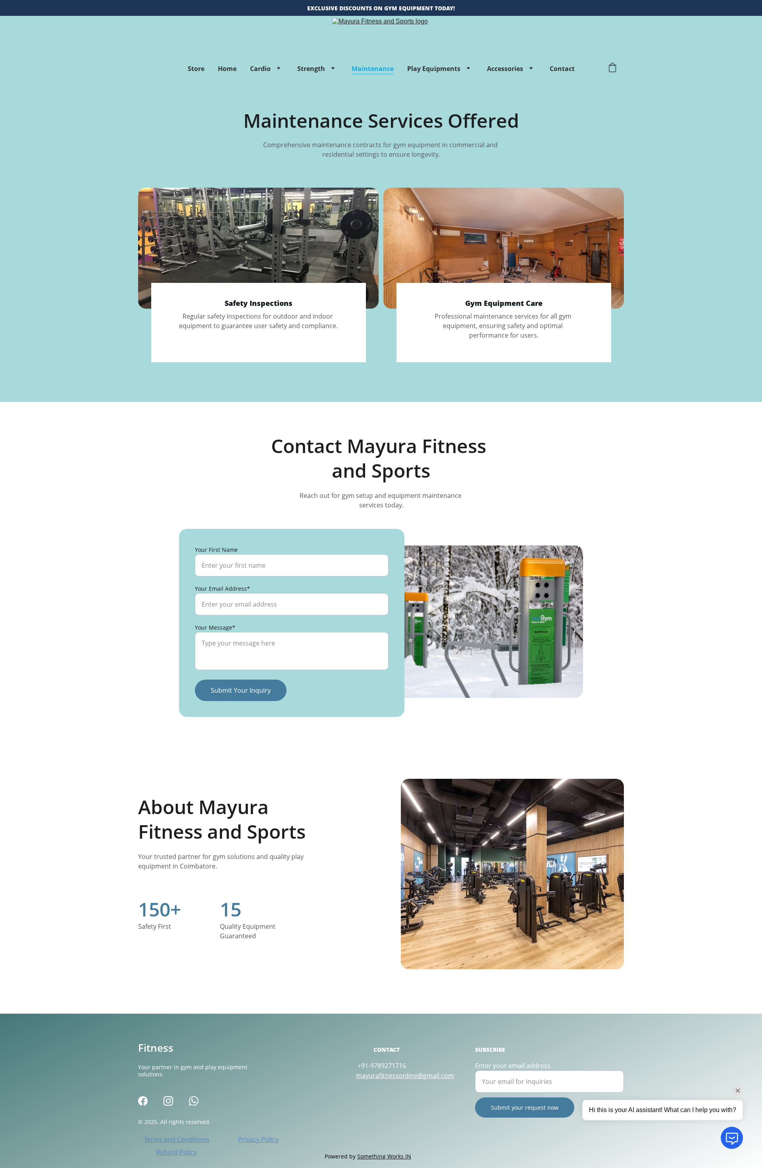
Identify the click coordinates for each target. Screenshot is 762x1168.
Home (227, 68)
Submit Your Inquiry (241, 690)
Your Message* (215, 627)
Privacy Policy (258, 1139)
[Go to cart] (612, 68)
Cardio (260, 68)
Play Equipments (433, 68)
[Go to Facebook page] (143, 1101)
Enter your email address (512, 1065)
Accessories (505, 68)
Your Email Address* (222, 588)
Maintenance (373, 68)
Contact (562, 68)
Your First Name (216, 549)
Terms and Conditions (177, 1139)
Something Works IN (384, 1156)
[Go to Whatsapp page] (193, 1101)
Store (196, 68)
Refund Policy (176, 1152)
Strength (311, 68)
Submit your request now (524, 1107)
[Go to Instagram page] (168, 1101)
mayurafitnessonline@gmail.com (405, 1075)
